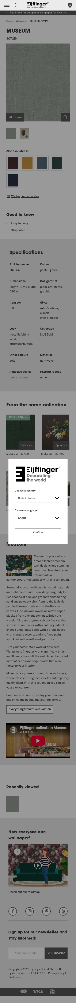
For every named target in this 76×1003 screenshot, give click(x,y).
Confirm (38, 532)
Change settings (14, 997)
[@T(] (7, 5)
